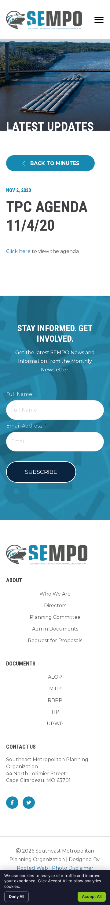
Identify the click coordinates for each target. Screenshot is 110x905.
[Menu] (99, 20)
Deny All (16, 896)
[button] (50, 163)
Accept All (91, 896)
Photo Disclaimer (73, 868)
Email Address (26, 426)
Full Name (19, 394)
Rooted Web (32, 868)
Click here (18, 251)
